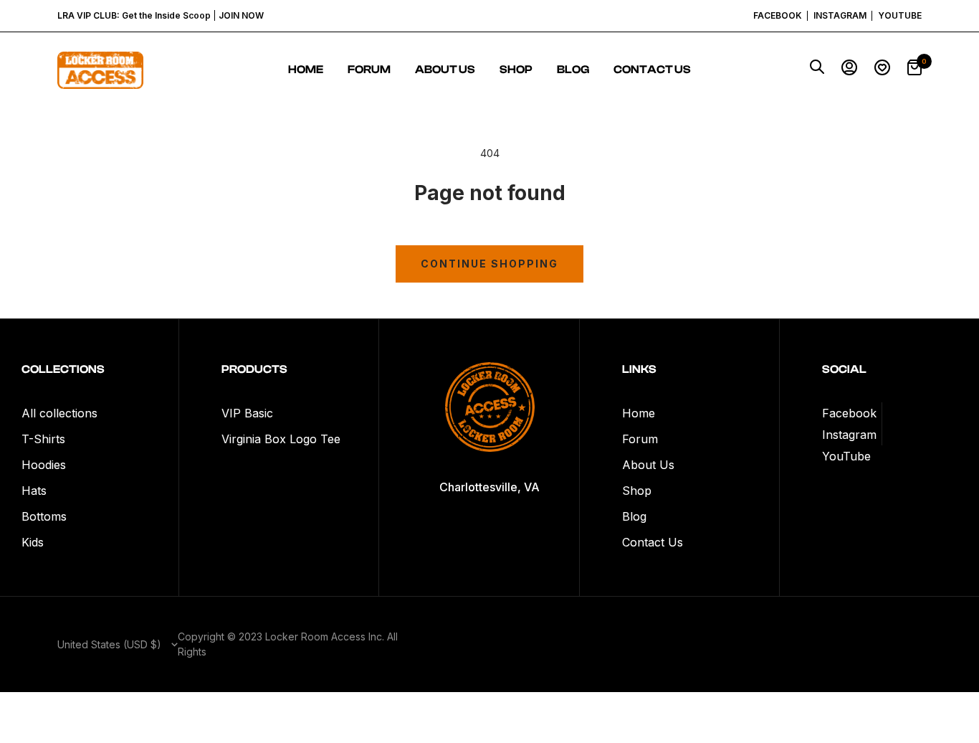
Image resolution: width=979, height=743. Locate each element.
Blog (573, 69)
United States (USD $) (110, 644)
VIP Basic (247, 413)
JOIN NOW (241, 15)
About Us (445, 69)
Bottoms (44, 516)
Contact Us (652, 69)
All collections (59, 413)
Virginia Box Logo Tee (280, 439)
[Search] (817, 70)
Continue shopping (489, 263)
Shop (516, 69)
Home (305, 69)
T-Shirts (43, 439)
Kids (33, 542)
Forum (369, 69)
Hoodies (44, 465)
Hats (34, 490)
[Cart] (914, 70)
